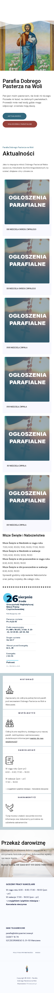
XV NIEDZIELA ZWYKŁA (16, 466)
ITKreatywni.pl (31, 984)
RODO (38, 952)
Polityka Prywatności (23, 952)
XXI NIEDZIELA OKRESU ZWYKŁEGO (21, 229)
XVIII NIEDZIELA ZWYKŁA (17, 348)
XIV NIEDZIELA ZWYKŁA (16, 525)
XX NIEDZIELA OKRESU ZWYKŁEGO (21, 288)
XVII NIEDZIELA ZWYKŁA (17, 407)
